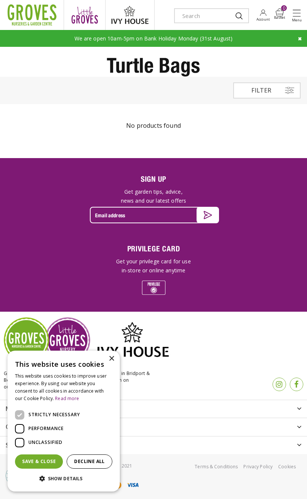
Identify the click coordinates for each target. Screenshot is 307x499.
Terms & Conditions (216, 466)
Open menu (298, 15)
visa (132, 485)
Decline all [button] (89, 461)
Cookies (287, 466)
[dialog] (63, 421)
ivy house (130, 15)
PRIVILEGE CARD (153, 248)
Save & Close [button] (39, 461)
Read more (67, 398)
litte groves (85, 15)
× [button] (111, 359)
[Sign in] (263, 15)
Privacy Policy (258, 466)
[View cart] (279, 12)
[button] (63, 479)
